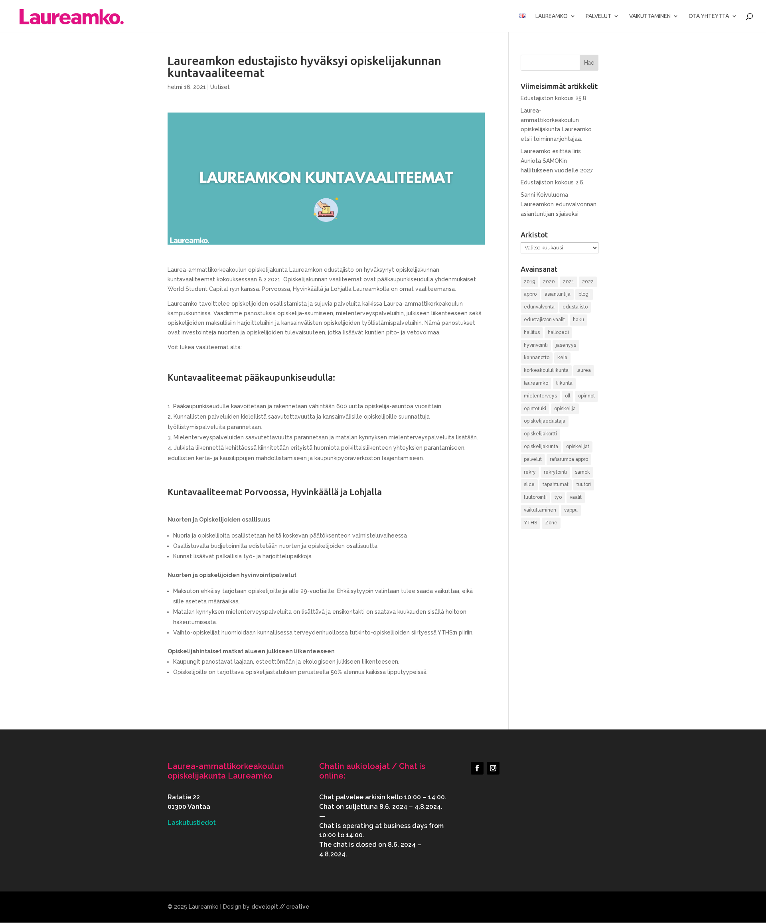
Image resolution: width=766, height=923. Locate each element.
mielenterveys (540, 396)
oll (567, 396)
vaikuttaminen (540, 510)
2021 (568, 282)
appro (530, 294)
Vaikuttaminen (650, 16)
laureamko (536, 383)
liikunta (564, 383)
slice (529, 484)
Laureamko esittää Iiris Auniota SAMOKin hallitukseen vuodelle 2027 (557, 161)
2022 (588, 282)
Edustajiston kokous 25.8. (554, 98)
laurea (583, 370)
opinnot (586, 396)
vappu (571, 510)
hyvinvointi (536, 345)
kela (562, 357)
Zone (551, 523)
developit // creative (280, 906)
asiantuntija (558, 294)
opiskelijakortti (540, 434)
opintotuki (535, 408)
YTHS (530, 523)
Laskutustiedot (192, 822)
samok (582, 472)
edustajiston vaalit (544, 319)
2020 (549, 282)
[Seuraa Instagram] (493, 768)
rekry (530, 472)
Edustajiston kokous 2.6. (552, 182)
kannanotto (536, 357)
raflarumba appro (569, 459)
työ (558, 497)
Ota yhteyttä (709, 16)
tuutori (583, 484)
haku (578, 319)
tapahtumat (556, 484)
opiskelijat (577, 446)
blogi (584, 294)
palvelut (533, 459)
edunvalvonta (539, 307)
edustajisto (575, 307)
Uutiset (220, 87)
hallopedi (558, 332)
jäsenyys (566, 345)
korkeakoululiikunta (546, 370)
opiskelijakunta (541, 446)
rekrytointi (555, 472)
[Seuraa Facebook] (477, 768)
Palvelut (598, 16)
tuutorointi (535, 497)
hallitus (532, 332)
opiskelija (565, 408)
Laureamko (551, 16)
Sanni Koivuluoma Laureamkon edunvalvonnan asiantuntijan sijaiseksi (558, 204)
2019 (529, 282)
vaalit (576, 497)
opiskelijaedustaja (544, 421)
